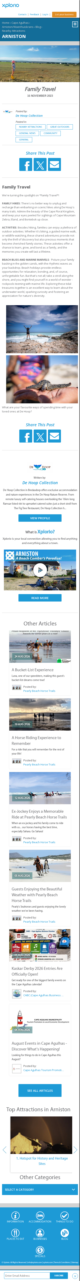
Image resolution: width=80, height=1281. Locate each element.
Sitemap (74, 1262)
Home (5, 23)
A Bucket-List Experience (33, 669)
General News (27, 133)
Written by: (40, 477)
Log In (45, 14)
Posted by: (22, 111)
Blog (38, 27)
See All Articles (40, 1090)
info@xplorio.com (34, 1262)
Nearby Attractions (13, 31)
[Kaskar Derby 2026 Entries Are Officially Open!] (40, 945)
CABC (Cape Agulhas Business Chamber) (43, 995)
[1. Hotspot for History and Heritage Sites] (41, 1135)
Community (50, 133)
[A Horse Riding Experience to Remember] (40, 714)
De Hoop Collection (29, 115)
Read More (40, 598)
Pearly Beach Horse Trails (39, 691)
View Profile (40, 518)
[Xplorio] (12, 5)
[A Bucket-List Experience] (40, 647)
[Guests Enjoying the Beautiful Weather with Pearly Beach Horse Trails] (40, 866)
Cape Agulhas (20, 23)
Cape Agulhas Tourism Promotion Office (43, 1070)
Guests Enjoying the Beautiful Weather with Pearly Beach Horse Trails (37, 895)
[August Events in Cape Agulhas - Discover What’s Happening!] (40, 1020)
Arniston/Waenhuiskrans (17, 27)
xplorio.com (48, 1262)
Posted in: (21, 121)
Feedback (34, 14)
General (24, 139)
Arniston (14, 36)
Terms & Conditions (62, 1262)
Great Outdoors (59, 126)
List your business (64, 14)
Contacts (22, 14)
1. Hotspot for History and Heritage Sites (42, 1161)
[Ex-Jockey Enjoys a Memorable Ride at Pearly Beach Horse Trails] (40, 788)
